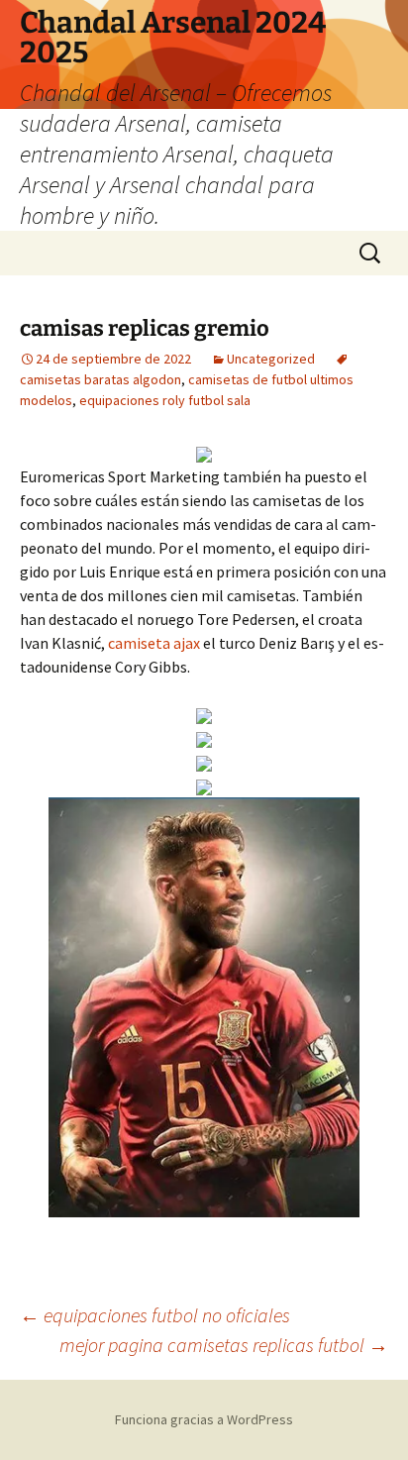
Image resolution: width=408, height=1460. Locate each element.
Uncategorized (271, 358)
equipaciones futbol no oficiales (155, 1315)
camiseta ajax (154, 643)
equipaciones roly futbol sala (165, 400)
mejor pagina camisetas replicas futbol (223, 1344)
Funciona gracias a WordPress (204, 1419)
